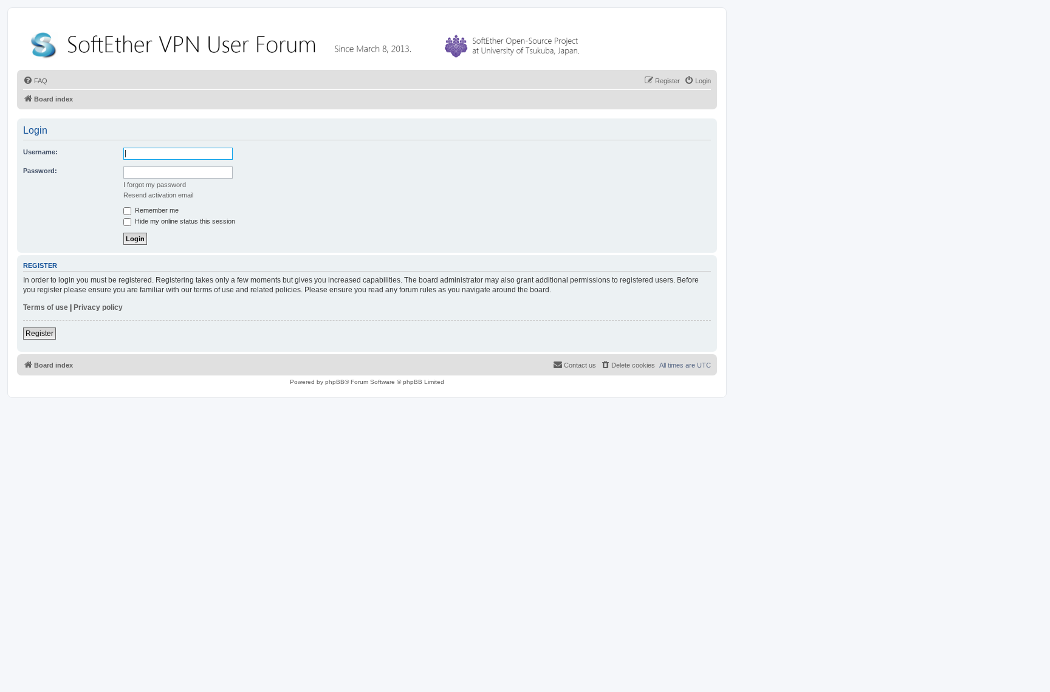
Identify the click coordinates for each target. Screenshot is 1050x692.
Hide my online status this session (184, 221)
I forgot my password (154, 184)
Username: (40, 152)
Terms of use (45, 307)
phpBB (335, 382)
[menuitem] (35, 81)
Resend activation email (158, 195)
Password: (40, 170)
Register (39, 333)
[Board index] (307, 42)
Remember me (156, 210)
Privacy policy (98, 307)
